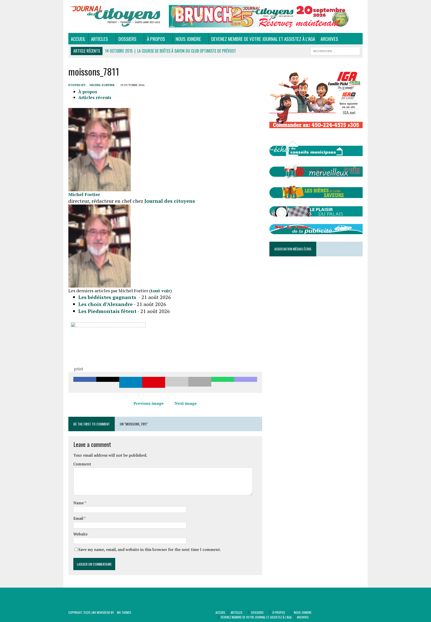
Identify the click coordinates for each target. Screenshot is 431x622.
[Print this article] (199, 382)
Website (80, 534)
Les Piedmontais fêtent (107, 311)
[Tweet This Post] (107, 382)
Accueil (78, 38)
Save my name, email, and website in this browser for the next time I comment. (149, 549)
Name (79, 503)
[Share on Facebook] (84, 382)
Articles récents (94, 97)
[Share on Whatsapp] (222, 382)
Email (78, 518)
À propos (156, 38)
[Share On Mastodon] (245, 382)
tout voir (160, 291)
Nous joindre (188, 38)
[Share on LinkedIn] (130, 382)
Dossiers (127, 38)
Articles (99, 38)
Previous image (148, 403)
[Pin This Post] (153, 382)
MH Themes (124, 612)
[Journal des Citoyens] (115, 16)
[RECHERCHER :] (335, 50)
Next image (186, 403)
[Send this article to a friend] (176, 382)
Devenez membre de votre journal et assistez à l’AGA (263, 38)
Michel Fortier (102, 85)
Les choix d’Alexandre (105, 304)
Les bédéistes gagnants (107, 297)
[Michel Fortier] (99, 188)
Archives (329, 38)
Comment (82, 464)
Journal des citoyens (169, 201)
